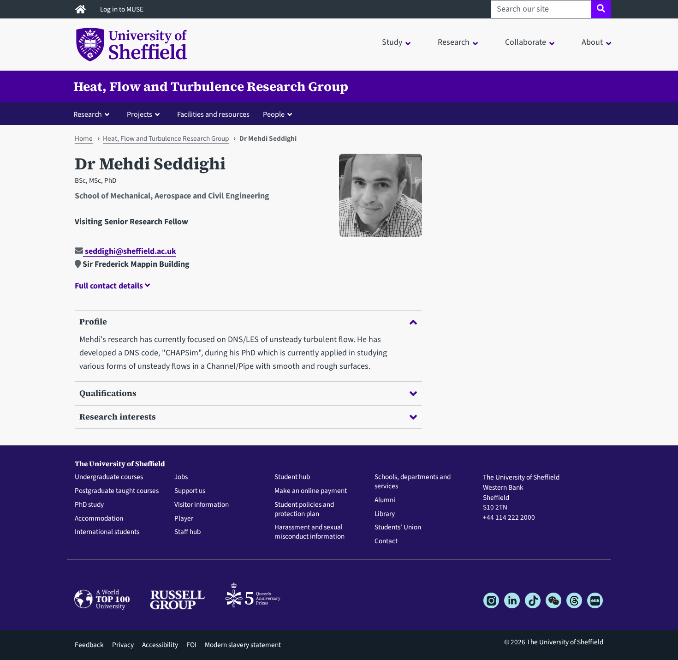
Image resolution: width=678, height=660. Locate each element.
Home (84, 138)
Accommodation (99, 518)
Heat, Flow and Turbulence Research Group (210, 86)
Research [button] (454, 42)
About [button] (592, 42)
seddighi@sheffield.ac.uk (129, 251)
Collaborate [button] (525, 42)
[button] (93, 114)
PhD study (89, 505)
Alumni (385, 500)
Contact (386, 541)
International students (107, 532)
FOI (191, 645)
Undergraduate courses (109, 477)
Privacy (123, 645)
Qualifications (108, 393)
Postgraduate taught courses (117, 491)
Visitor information (201, 505)
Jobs (181, 477)
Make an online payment (310, 491)
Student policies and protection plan (304, 509)
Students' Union (398, 527)
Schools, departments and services (413, 482)
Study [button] (392, 42)
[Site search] (601, 9)
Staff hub (187, 532)
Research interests (117, 416)
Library (385, 514)
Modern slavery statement (243, 645)
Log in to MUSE (122, 9)
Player (183, 518)
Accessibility (160, 645)
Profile (93, 321)
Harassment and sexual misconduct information (309, 532)
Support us (189, 491)
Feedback (89, 645)
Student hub (292, 477)
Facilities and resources (213, 114)
